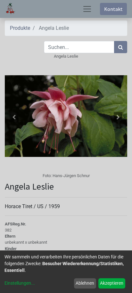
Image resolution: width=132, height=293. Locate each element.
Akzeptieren (111, 283)
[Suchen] (120, 47)
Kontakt (113, 9)
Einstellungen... (19, 283)
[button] (14, 117)
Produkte (20, 28)
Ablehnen (85, 283)
